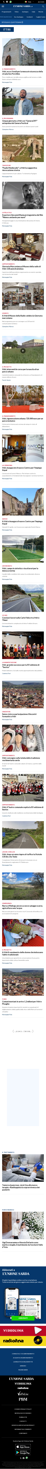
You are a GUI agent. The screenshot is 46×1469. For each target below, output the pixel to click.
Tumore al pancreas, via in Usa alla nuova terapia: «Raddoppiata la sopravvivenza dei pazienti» (21, 1187)
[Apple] (23, 1446)
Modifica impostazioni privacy (23, 1425)
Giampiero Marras (8, 129)
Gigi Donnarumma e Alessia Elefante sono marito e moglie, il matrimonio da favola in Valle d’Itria (22, 1244)
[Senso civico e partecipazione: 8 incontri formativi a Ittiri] (23, 694)
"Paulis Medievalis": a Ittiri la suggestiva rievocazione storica (19, 169)
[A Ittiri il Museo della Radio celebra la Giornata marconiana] (23, 296)
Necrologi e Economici (23, 1413)
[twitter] (4, 2)
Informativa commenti (23, 1429)
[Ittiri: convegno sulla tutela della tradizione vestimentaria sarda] (23, 738)
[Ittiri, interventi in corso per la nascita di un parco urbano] (23, 349)
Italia (33, 12)
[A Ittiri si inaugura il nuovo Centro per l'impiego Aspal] (23, 501)
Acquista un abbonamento (23, 1358)
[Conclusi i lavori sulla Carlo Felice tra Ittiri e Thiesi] (23, 598)
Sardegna (25, 12)
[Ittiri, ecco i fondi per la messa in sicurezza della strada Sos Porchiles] (23, 52)
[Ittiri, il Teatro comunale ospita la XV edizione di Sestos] (23, 787)
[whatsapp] (10, 2)
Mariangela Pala (7, 82)
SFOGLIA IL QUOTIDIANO (12, 22)
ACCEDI (41, 2)
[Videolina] (23, 1331)
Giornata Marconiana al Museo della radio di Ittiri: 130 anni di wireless (21, 267)
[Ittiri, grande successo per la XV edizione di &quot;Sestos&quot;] (23, 645)
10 (29, 1031)
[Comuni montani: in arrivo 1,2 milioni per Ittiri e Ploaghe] (23, 982)
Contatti (23, 1421)
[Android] (23, 1452)
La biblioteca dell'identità (23, 1362)
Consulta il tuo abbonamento (23, 1354)
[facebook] (7, 2)
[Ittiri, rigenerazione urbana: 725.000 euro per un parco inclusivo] (23, 399)
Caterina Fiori (6, 673)
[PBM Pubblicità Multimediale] (23, 1399)
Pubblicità (23, 1417)
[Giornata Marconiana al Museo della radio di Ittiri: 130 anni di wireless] (23, 247)
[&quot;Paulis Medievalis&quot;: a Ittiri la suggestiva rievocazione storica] (23, 148)
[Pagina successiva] (13, 1031)
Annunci (23, 1366)
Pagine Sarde (23, 1370)
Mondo (41, 12)
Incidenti (30, 17)
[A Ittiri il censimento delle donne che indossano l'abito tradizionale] (23, 932)
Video (17, 12)
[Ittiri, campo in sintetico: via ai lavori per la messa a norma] (23, 549)
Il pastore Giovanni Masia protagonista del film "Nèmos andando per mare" (22, 216)
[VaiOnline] (23, 1395)
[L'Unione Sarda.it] (23, 6)
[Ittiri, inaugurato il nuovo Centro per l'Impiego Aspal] (23, 448)
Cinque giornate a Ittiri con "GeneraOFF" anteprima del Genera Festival (19, 122)
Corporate (23, 1433)
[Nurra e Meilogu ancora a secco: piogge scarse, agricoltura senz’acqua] (23, 886)
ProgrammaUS (6, 12)
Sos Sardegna (18, 17)
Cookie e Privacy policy (23, 1409)
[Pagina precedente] (33, 1031)
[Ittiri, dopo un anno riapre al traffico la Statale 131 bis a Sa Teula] (23, 835)
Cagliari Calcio (40, 17)
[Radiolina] (23, 1341)
